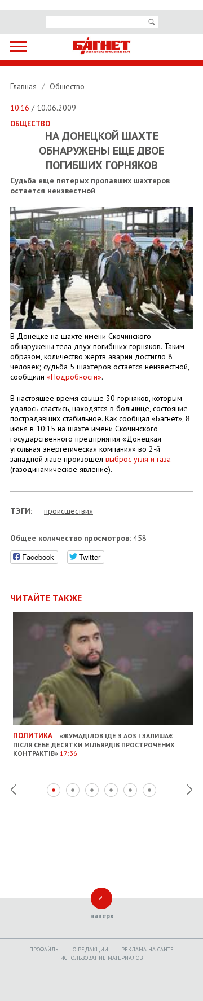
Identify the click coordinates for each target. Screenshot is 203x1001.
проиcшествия (68, 511)
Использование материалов (101, 958)
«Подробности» (74, 377)
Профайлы (44, 949)
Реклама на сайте (147, 949)
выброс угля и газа (138, 459)
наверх (101, 915)
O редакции (90, 949)
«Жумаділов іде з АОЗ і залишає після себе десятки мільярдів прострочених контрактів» (94, 744)
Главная (24, 86)
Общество (67, 86)
